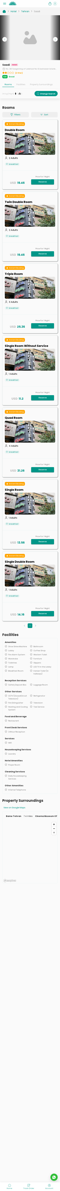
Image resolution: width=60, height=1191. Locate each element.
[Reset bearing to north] (54, 833)
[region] (30, 852)
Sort (46, 114)
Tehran (25, 11)
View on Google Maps (14, 807)
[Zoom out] (54, 828)
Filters (17, 114)
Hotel (13, 11)
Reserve (43, 181)
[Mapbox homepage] (9, 880)
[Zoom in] (54, 824)
